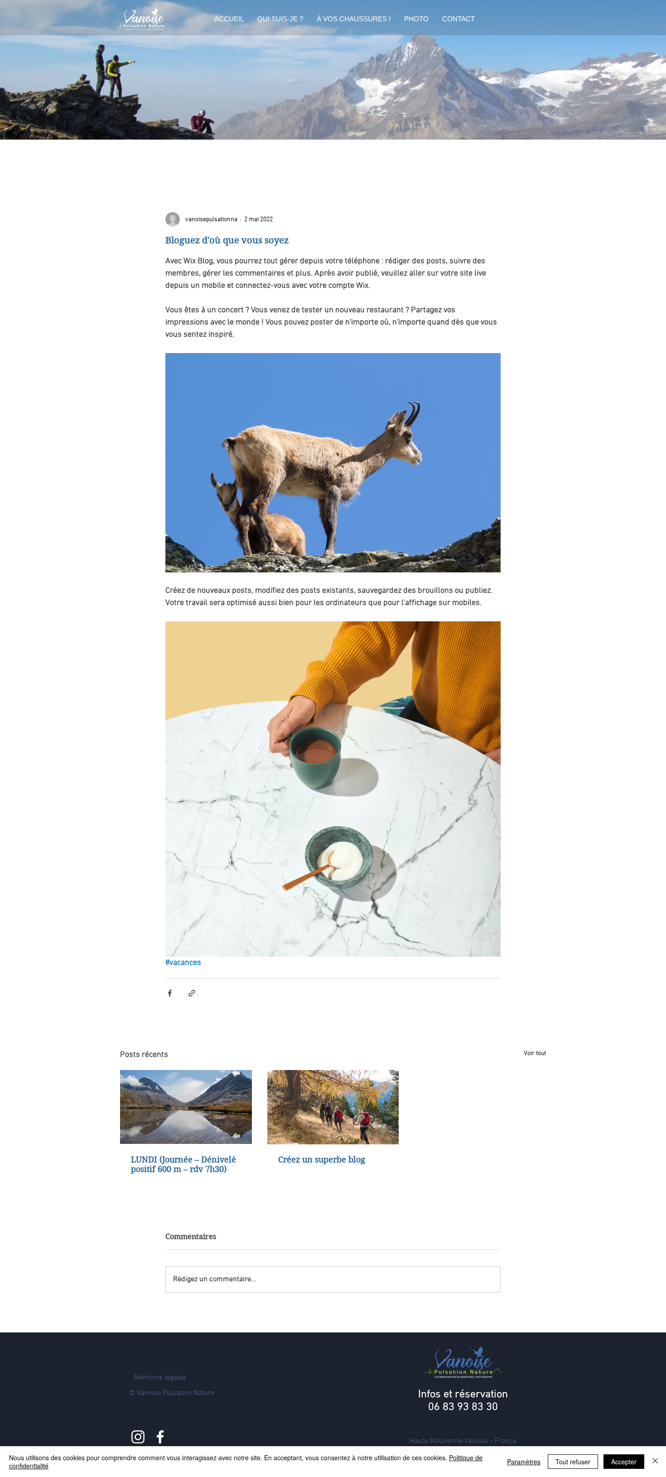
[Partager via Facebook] (169, 993)
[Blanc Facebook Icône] (160, 1437)
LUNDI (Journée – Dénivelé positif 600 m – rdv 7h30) (183, 1164)
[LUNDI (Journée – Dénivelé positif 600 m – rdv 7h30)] (186, 1107)
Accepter (624, 1461)
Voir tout (535, 1053)
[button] (280, 19)
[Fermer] (655, 1461)
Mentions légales (160, 1377)
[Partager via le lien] (192, 993)
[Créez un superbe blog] (333, 1107)
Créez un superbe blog (321, 1159)
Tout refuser (572, 1461)
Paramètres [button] (524, 1461)
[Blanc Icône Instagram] (138, 1437)
